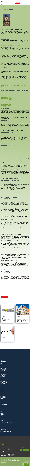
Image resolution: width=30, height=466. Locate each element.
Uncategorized (3, 6)
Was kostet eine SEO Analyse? (6, 98)
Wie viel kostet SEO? (4, 106)
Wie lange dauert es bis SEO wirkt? (7, 99)
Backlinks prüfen (3, 396)
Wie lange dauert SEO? (5, 96)
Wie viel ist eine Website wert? (6, 431)
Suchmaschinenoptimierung (25, 32)
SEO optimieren (3, 424)
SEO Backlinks (3, 398)
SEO (1, 33)
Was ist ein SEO (5, 120)
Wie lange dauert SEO (7, 132)
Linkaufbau (3, 54)
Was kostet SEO (5, 108)
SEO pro (11, 197)
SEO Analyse (13, 170)
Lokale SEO (3, 60)
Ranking (2, 411)
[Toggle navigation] (28, 3)
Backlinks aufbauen (4, 392)
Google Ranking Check (2, 414)
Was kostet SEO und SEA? (5, 103)
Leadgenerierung (4, 404)
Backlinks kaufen (4, 395)
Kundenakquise (4, 401)
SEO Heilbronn (3, 29)
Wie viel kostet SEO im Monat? (6, 104)
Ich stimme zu (26, 464)
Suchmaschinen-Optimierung (6, 422)
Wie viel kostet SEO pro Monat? (6, 100)
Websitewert (3, 429)
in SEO (2, 255)
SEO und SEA (11, 219)
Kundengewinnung (5, 403)
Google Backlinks (4, 397)
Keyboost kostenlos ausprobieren (3, 360)
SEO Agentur (15, 208)
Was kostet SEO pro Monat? (6, 93)
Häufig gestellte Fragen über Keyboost (3, 387)
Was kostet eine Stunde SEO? (6, 105)
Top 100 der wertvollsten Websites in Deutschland (9, 432)
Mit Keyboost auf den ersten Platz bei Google (4, 374)
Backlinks (2, 390)
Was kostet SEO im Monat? (5, 97)
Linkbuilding (3, 408)
